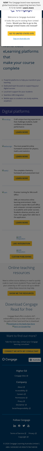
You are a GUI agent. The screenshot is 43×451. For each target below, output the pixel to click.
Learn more (28, 7)
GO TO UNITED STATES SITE (21, 33)
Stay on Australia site (21, 38)
